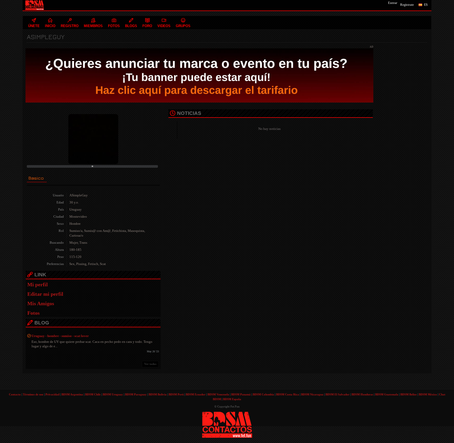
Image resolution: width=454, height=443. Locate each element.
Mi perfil (37, 284)
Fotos (33, 313)
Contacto (15, 394)
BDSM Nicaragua (312, 394)
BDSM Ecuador (195, 394)
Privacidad (52, 394)
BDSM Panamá (241, 394)
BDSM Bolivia (158, 394)
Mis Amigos (40, 303)
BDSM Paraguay (136, 394)
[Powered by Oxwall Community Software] (227, 424)
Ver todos (150, 363)
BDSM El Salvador (337, 394)
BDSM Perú (176, 394)
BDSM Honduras (362, 394)
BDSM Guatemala (386, 394)
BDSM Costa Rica (287, 394)
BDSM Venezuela (218, 394)
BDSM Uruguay (113, 394)
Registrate (407, 5)
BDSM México (428, 394)
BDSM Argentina (72, 394)
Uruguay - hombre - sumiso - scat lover (60, 336)
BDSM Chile (93, 394)
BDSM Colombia (263, 394)
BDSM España (232, 399)
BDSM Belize (408, 394)
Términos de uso (33, 394)
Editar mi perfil (45, 294)
